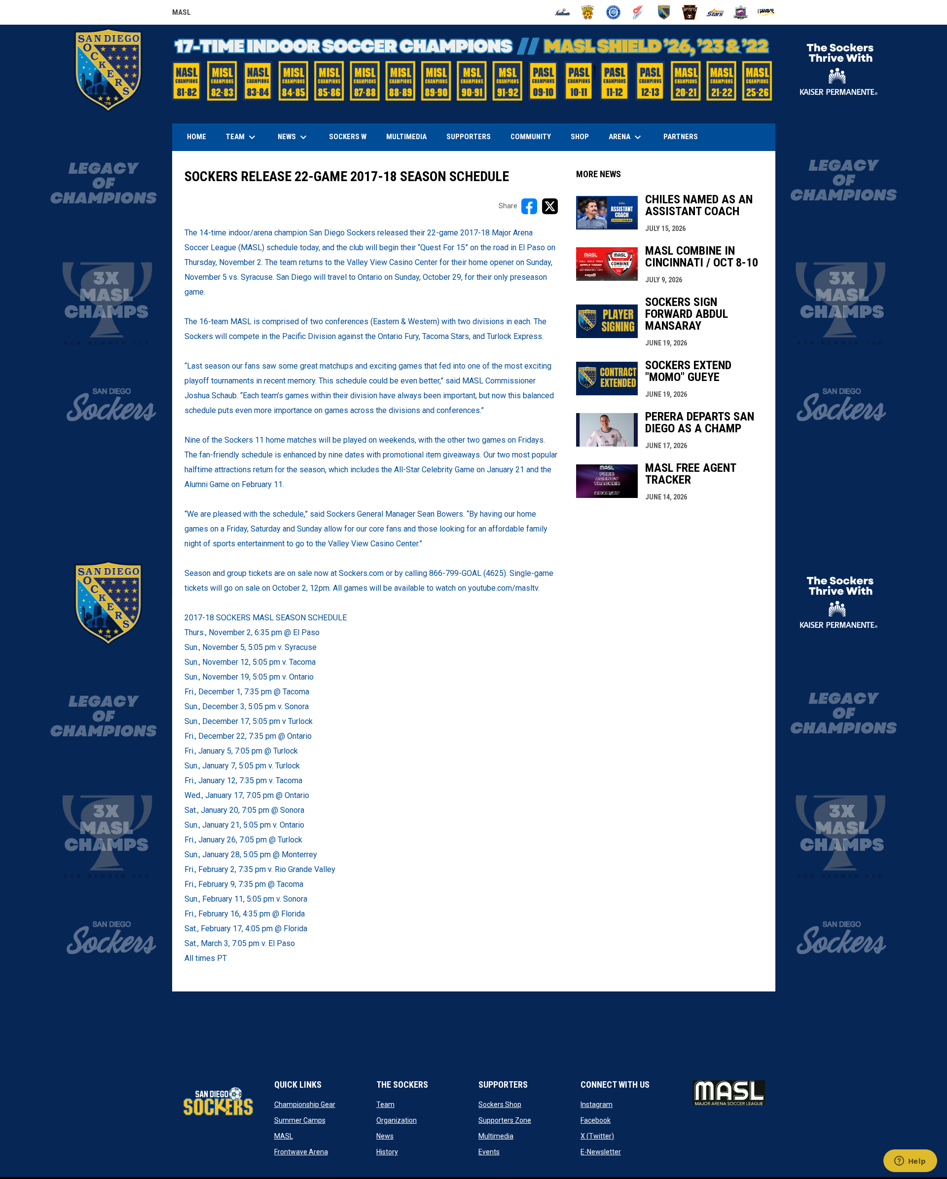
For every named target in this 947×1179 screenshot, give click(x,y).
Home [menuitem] (196, 136)
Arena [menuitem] (630, 137)
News (385, 1136)
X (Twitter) (597, 1136)
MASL (181, 14)
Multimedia (495, 1136)
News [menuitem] (293, 137)
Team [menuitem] (242, 137)
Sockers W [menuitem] (347, 136)
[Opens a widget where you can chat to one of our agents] (910, 1161)
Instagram (597, 1104)
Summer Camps (300, 1120)
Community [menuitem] (530, 136)
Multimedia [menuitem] (406, 136)
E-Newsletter (601, 1152)
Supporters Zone (504, 1120)
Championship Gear (304, 1104)
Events (489, 1152)
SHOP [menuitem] (583, 136)
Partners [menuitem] (680, 136)
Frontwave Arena (301, 1152)
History (387, 1152)
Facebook (596, 1120)
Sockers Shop (499, 1104)
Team (385, 1104)
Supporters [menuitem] (468, 136)
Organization (396, 1120)
